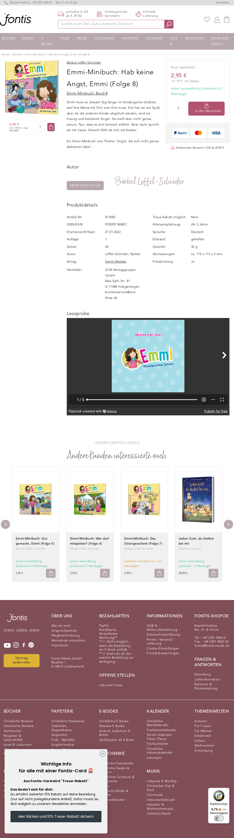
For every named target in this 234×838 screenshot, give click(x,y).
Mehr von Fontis (220, 41)
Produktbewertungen (163, 653)
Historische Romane (19, 726)
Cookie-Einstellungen (163, 648)
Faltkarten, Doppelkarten (61, 728)
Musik (82, 38)
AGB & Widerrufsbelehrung (162, 627)
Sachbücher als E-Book (116, 740)
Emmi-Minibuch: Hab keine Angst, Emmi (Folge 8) (57, 54)
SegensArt (59, 735)
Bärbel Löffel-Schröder (149, 182)
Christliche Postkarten (68, 721)
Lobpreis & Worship (162, 781)
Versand (14, 130)
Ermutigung (203, 750)
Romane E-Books (112, 726)
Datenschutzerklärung (163, 634)
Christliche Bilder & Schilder (114, 793)
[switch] (218, 818)
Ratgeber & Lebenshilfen (13, 738)
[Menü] (226, 790)
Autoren (200, 721)
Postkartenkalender (161, 730)
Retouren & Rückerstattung (206, 686)
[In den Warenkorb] (51, 127)
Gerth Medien (116, 261)
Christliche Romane (18, 721)
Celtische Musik (158, 813)
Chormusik (155, 795)
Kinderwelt (202, 735)
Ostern (199, 740)
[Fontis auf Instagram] (16, 645)
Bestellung (202, 674)
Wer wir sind (60, 625)
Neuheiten (194, 38)
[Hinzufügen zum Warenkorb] (51, 573)
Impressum (59, 645)
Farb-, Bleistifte (63, 740)
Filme (65, 38)
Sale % (174, 41)
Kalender (154, 38)
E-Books (47, 41)
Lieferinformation (207, 679)
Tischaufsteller (157, 743)
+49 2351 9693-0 (42, 2)
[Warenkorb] (226, 19)
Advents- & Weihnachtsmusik (160, 806)
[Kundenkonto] (217, 19)
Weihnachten (204, 745)
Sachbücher (13, 731)
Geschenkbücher (112, 800)
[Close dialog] (103, 754)
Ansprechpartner (64, 630)
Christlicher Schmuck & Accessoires (117, 779)
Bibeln (28, 38)
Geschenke (104, 38)
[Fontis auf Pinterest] (31, 645)
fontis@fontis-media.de (211, 645)
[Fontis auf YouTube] (7, 645)
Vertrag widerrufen (21, 660)
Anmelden (222, 2)
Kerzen (104, 786)
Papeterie (130, 38)
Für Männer (203, 731)
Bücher (8, 38)
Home (6, 54)
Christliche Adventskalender (160, 751)
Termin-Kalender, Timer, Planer (160, 737)
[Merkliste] (207, 19)
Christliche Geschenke (116, 763)
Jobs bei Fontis (110, 685)
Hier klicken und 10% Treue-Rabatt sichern (56, 816)
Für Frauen (202, 726)
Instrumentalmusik (161, 800)
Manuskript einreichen (68, 640)
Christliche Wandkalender (158, 723)
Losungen (154, 757)
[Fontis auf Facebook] (24, 645)
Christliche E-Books (114, 721)
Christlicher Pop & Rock (160, 788)
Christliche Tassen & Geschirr (114, 770)
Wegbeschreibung (65, 635)
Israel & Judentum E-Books (115, 733)
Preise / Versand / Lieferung (160, 641)
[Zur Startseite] (17, 620)
